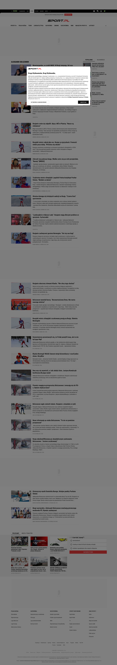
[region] (58, 86)
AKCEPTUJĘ (83, 102)
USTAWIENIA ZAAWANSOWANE (38, 102)
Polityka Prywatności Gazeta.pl (75, 97)
